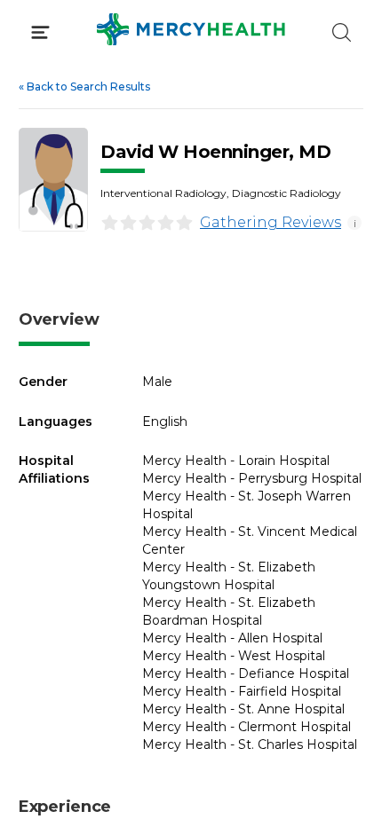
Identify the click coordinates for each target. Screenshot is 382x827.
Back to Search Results (84, 86)
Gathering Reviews (270, 222)
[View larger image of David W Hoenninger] (53, 180)
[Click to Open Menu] (40, 32)
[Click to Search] (341, 32)
